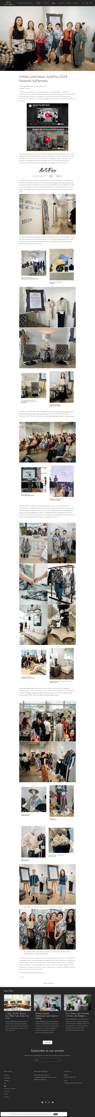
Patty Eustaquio (33, 512)
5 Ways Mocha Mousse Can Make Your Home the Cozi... (17, 1015)
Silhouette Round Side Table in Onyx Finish (39, 414)
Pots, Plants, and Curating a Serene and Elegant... (77, 1014)
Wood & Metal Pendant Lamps (48, 695)
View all (47, 1042)
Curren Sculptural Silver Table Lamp (51, 416)
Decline (50, 1114)
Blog (5, 1086)
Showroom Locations (9, 1088)
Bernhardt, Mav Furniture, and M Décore (60, 182)
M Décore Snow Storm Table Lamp (61, 241)
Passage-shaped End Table (34, 693)
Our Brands (7, 1078)
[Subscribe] (59, 1060)
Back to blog (48, 983)
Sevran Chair (50, 693)
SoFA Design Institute (60, 239)
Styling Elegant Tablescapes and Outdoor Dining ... (46, 1015)
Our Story (6, 1075)
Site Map (6, 1097)
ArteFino (46, 92)
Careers (6, 1094)
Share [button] (22, 977)
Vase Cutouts (70, 416)
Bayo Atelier (60, 512)
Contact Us (7, 1091)
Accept (55, 1114)
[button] (25, 3)
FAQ (5, 1083)
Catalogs (6, 1080)
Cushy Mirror (68, 693)
